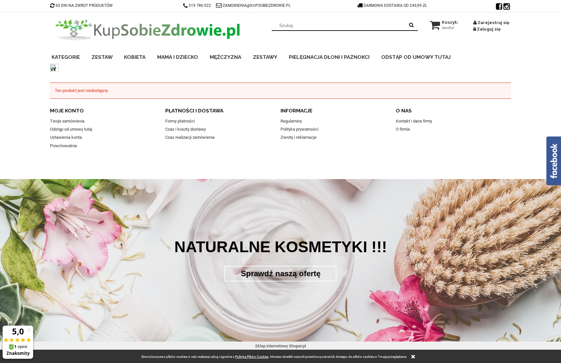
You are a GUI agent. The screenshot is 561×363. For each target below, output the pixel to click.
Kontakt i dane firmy (414, 121)
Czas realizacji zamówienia (190, 137)
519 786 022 (200, 5)
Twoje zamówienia (67, 121)
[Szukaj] (411, 25)
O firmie (403, 129)
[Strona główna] (147, 30)
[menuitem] (70, 56)
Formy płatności (180, 121)
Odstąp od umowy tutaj (71, 129)
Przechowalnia (63, 145)
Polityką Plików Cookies (251, 357)
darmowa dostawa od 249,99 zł (396, 5)
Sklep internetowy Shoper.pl (280, 346)
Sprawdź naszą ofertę (280, 273)
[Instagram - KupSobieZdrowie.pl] (507, 5)
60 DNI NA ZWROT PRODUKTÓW (84, 5)
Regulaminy (291, 121)
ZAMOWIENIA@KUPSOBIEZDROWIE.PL (257, 5)
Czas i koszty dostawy (185, 129)
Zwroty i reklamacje (298, 137)
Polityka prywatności (299, 129)
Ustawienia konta (66, 137)
